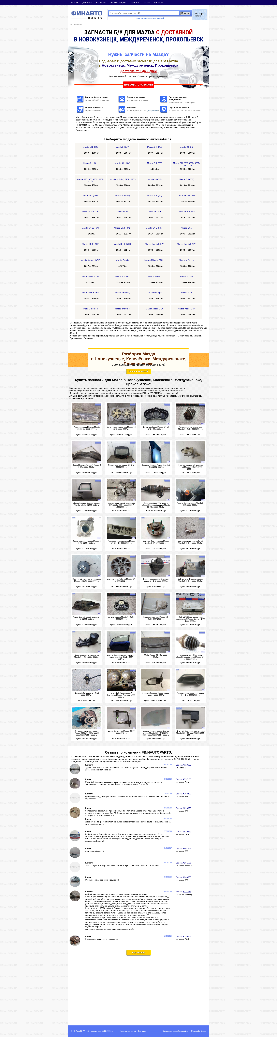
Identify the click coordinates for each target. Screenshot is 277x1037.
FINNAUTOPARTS (81, 1031)
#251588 (187, 863)
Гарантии (134, 2)
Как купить (101, 2)
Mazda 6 (182, 768)
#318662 (187, 765)
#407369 (187, 848)
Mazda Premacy (185, 895)
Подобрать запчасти (138, 84)
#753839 (187, 936)
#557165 (187, 779)
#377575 (187, 892)
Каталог (74, 2)
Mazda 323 (183, 797)
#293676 (187, 808)
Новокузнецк (95, 1031)
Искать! (185, 13)
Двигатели (87, 2)
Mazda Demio (184, 782)
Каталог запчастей (138, 371)
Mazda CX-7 (184, 939)
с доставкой (174, 32)
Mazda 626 (183, 851)
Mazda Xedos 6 (185, 866)
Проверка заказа (199, 14)
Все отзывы (138, 952)
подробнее (153, 110)
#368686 (187, 877)
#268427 (187, 794)
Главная (73, 24)
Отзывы (146, 2)
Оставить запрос (118, 2)
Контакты (158, 2)
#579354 (187, 831)
